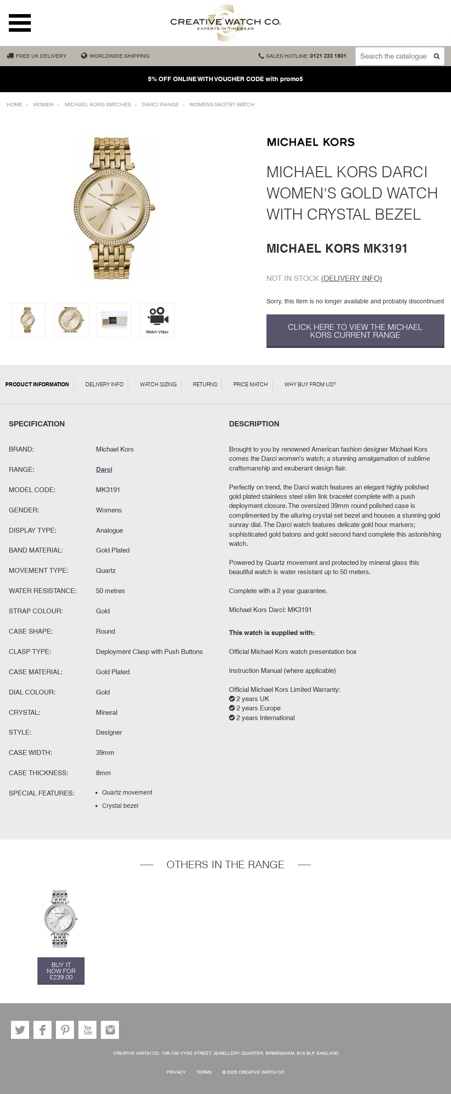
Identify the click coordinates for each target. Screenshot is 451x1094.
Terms (204, 1072)
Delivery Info (104, 384)
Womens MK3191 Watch (222, 104)
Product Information (37, 384)
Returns (205, 384)
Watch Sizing (158, 384)
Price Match (250, 384)
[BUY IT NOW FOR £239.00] (61, 918)
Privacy (176, 1072)
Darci (104, 469)
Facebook (42, 1030)
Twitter (20, 1030)
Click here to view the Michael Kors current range (355, 331)
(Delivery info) (351, 278)
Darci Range (160, 104)
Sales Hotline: (306, 56)
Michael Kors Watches (98, 104)
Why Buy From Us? (310, 384)
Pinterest (65, 1030)
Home (14, 104)
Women (43, 104)
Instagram (110, 1030)
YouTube (87, 1030)
